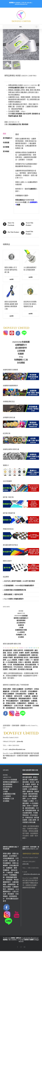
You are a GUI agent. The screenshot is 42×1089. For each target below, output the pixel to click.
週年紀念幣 (18, 696)
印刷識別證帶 (28, 650)
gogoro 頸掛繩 (12, 660)
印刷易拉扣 (28, 667)
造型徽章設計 (10, 708)
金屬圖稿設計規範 (21, 630)
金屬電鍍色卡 (21, 345)
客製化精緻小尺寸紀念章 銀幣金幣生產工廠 (10, 270)
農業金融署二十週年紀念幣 (13, 594)
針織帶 (21, 653)
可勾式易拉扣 (18, 667)
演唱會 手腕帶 (8, 657)
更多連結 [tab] (6, 151)
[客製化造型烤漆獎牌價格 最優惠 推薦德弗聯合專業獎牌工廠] (11, 291)
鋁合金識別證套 (30, 664)
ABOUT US (21, 613)
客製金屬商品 (20, 200)
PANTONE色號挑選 (21, 342)
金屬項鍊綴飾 (24, 701)
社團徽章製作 (21, 703)
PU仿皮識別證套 (11, 662)
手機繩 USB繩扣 (24, 660)
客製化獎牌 (7, 689)
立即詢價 (21, 351)
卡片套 (9, 664)
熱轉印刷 (34, 655)
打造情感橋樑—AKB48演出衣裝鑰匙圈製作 (19, 585)
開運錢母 (31, 703)
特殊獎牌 (9, 880)
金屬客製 (32, 189)
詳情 (12, 279)
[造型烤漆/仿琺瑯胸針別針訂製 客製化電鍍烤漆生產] (30, 291)
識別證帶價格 (21, 620)
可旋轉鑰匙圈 (12, 698)
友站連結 (21, 363)
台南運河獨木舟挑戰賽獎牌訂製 (15, 590)
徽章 (15, 868)
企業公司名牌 (18, 705)
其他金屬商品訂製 (14, 124)
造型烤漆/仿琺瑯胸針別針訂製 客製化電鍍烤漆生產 (30, 304)
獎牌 (20, 116)
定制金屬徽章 (32, 691)
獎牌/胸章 (25, 124)
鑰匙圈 (15, 116)
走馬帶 (15, 653)
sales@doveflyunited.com (21, 4)
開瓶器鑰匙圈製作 (25, 698)
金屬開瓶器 (11, 884)
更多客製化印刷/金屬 (25, 669)
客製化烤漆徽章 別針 (18, 114)
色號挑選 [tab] (6, 142)
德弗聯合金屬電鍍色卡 (21, 618)
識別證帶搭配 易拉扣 (21, 657)
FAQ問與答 (21, 632)
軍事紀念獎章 (10, 703)
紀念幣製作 (29, 689)
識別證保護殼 (30, 808)
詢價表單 (21, 625)
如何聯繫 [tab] (6, 147)
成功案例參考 (21, 348)
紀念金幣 (23, 691)
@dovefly (20, 741)
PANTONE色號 (20, 202)
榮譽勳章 (9, 696)
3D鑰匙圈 (27, 696)
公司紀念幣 (15, 691)
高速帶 (27, 653)
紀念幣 (28, 114)
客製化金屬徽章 (17, 689)
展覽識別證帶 (12, 655)
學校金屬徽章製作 (12, 701)
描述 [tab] (4, 133)
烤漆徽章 (28, 705)
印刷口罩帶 (13, 669)
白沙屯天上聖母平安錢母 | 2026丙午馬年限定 (19, 581)
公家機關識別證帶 (24, 655)
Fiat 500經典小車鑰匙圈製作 (14, 599)
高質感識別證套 (18, 664)
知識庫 (21, 354)
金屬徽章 (31, 694)
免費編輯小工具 (21, 360)
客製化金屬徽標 (8, 694)
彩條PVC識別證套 (24, 662)
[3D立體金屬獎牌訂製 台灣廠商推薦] (30, 257)
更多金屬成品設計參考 (25, 708)
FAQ (21, 357)
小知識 (21, 627)
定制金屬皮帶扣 (20, 694)
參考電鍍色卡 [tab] (7, 138)
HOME (21, 611)
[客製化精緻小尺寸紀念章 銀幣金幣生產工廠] (11, 257)
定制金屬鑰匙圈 (8, 858)
